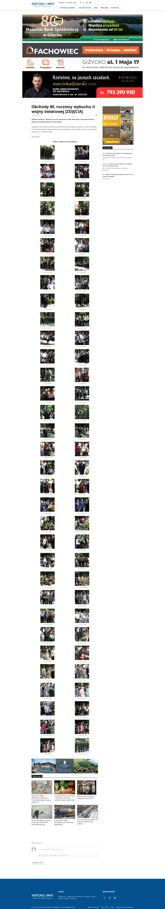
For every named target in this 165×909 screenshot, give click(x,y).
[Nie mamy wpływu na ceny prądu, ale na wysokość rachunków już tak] (42, 812)
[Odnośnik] (61, 855)
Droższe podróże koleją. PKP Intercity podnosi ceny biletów (87, 822)
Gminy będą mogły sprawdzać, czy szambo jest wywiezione (64, 822)
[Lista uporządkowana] (50, 855)
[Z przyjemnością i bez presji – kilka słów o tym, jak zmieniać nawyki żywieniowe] (64, 787)
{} (63, 855)
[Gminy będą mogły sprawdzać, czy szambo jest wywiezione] (64, 812)
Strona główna (67, 8)
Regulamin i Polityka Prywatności (124, 907)
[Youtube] (90, 2)
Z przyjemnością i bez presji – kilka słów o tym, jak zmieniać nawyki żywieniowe (64, 798)
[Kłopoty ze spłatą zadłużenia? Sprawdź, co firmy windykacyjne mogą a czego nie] (42, 787)
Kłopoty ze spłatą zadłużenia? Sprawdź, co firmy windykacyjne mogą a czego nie (41, 799)
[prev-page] (33, 828)
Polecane (43, 102)
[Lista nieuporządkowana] (53, 855)
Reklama (104, 8)
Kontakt (115, 8)
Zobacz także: (37, 776)
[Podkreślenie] (45, 855)
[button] (80, 2)
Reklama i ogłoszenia (93, 907)
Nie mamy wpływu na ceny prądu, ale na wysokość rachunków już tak (41, 822)
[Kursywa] (42, 855)
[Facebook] (83, 2)
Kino (96, 8)
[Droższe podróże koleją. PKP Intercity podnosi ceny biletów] (87, 811)
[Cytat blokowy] (55, 855)
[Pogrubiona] (39, 855)
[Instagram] (86, 2)
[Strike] (47, 855)
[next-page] (36, 828)
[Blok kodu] (58, 855)
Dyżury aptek (85, 8)
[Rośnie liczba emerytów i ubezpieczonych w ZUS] (87, 787)
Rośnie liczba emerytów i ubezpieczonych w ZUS (86, 797)
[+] (66, 855)
